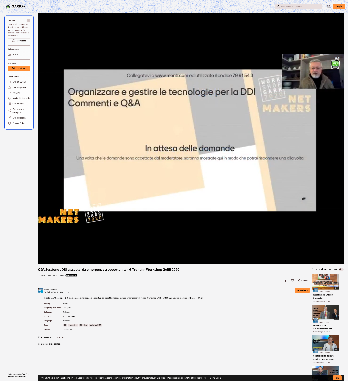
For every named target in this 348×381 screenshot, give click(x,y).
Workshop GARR (95, 325)
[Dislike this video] (292, 281)
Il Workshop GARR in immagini (323, 296)
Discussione (73, 325)
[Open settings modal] (328, 6)
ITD (81, 325)
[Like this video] (286, 281)
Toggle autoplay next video (341, 269)
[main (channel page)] (315, 290)
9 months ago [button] (318, 301)
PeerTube (25, 374)
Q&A (85, 325)
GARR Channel (50, 289)
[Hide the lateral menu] (28, 20)
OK (337, 377)
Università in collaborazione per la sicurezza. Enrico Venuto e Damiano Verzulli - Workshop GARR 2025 (323, 327)
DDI (65, 325)
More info (21, 40)
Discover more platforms (17, 376)
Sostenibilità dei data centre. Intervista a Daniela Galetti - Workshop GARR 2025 (324, 357)
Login (339, 6)
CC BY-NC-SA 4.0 (69, 316)
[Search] (278, 6)
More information (212, 377)
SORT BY (61, 337)
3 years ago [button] (51, 275)
